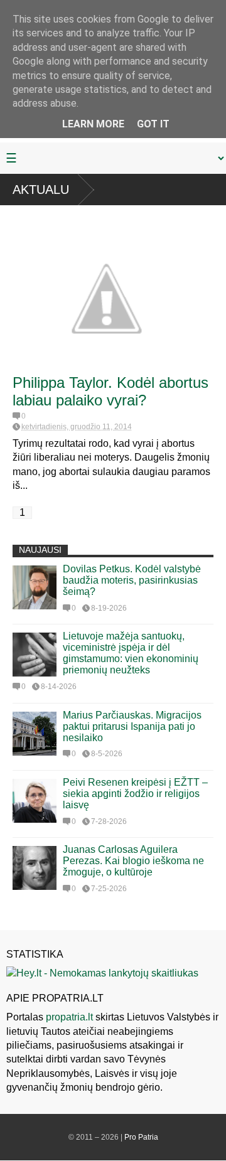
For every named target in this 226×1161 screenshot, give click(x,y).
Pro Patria (141, 1137)
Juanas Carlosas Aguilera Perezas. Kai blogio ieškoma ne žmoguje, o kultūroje (133, 860)
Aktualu (41, 189)
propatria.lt (69, 1017)
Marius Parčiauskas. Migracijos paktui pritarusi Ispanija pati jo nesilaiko (132, 726)
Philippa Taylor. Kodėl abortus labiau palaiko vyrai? (110, 391)
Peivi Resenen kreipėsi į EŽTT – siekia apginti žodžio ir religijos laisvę (135, 793)
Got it (153, 124)
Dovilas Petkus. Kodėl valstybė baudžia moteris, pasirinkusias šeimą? (132, 580)
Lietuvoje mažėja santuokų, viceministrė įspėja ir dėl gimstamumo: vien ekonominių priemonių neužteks (130, 653)
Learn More (93, 124)
